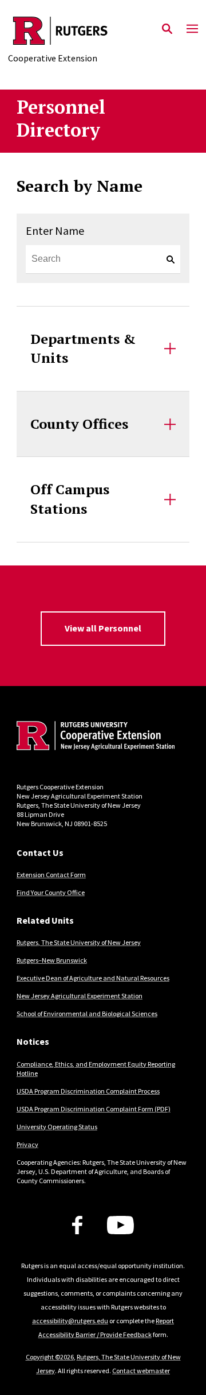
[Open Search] (167, 29)
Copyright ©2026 (50, 1357)
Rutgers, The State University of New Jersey (79, 942)
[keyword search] (166, 259)
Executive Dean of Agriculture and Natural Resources (93, 978)
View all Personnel (103, 628)
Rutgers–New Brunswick (52, 960)
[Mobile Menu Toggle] (192, 29)
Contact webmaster (141, 1370)
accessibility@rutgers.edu (70, 1320)
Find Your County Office (51, 892)
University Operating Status (57, 1126)
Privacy (27, 1144)
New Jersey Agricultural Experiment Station (79, 995)
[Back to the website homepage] (60, 31)
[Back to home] (94, 737)
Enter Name (55, 230)
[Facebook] (77, 1225)
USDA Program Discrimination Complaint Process (88, 1091)
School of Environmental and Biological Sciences (87, 1013)
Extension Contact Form (51, 874)
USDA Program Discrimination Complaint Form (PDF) (94, 1109)
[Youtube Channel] (120, 1225)
